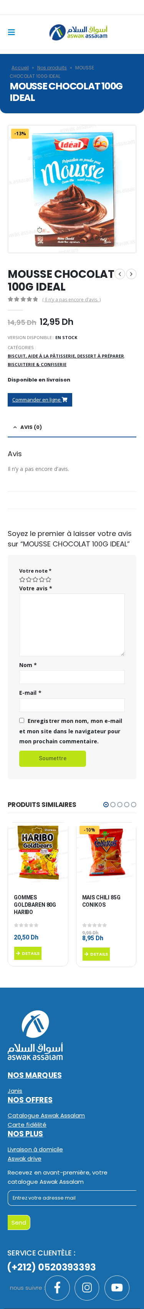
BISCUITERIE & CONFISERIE (37, 364)
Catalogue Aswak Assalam (46, 1115)
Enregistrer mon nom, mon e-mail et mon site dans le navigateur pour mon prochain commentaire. (70, 731)
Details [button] (31, 953)
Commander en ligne (37, 399)
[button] (106, 804)
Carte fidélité (27, 1125)
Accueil (20, 67)
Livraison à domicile (35, 1149)
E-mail (30, 692)
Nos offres (30, 1100)
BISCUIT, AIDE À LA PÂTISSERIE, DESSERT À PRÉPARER (66, 356)
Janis (15, 1091)
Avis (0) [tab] (31, 427)
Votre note (35, 570)
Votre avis (35, 588)
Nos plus (25, 1134)
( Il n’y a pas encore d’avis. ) (71, 299)
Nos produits (52, 67)
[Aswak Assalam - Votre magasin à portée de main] (78, 32)
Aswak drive (24, 1158)
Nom (28, 665)
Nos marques (35, 1075)
